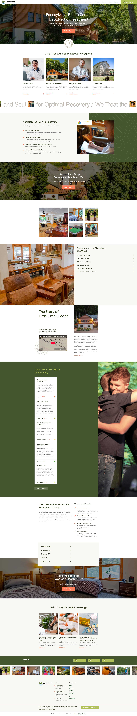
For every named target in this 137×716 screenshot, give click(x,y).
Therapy (90, 2)
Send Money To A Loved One (89, 707)
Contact (116, 2)
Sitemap (76, 713)
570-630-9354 (130, 2)
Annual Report (72, 698)
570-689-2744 (95, 660)
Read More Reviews (40, 489)
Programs (77, 2)
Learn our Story (77, 355)
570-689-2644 (81, 660)
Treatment (84, 2)
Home (70, 685)
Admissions (97, 2)
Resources (104, 2)
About (110, 2)
